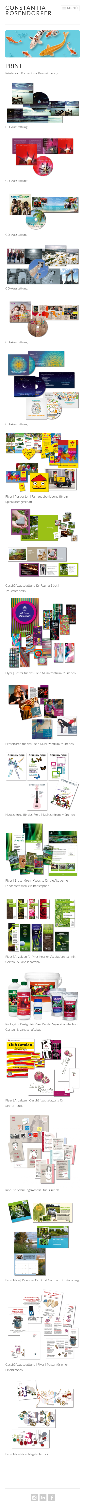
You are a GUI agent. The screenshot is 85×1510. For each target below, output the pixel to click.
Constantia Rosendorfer (28, 10)
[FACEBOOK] (51, 1497)
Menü (72, 8)
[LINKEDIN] (42, 1497)
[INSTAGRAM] (34, 1497)
